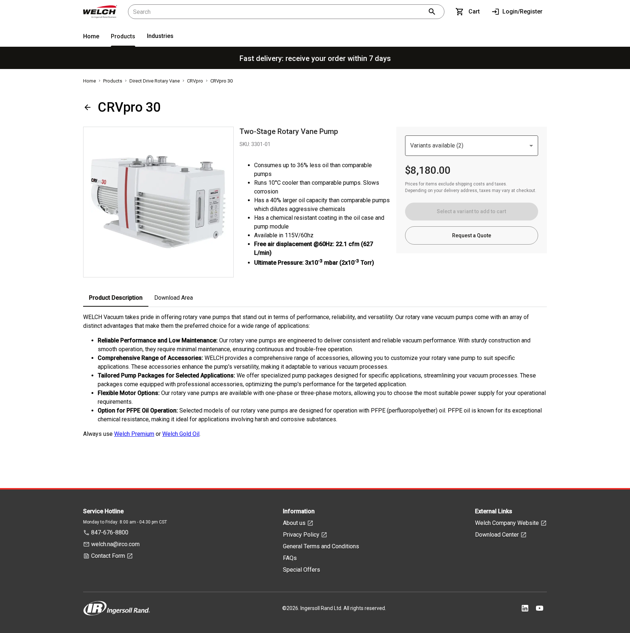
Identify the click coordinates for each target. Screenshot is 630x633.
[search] (432, 11)
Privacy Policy (301, 534)
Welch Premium (134, 433)
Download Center (497, 534)
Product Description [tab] (116, 297)
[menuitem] (91, 37)
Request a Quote (471, 235)
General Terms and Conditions (321, 546)
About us (294, 522)
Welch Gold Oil (180, 433)
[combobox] (471, 145)
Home (91, 36)
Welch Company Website (507, 522)
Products (123, 36)
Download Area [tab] (173, 297)
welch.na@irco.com (115, 544)
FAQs (290, 558)
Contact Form (108, 555)
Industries (160, 35)
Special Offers (301, 569)
